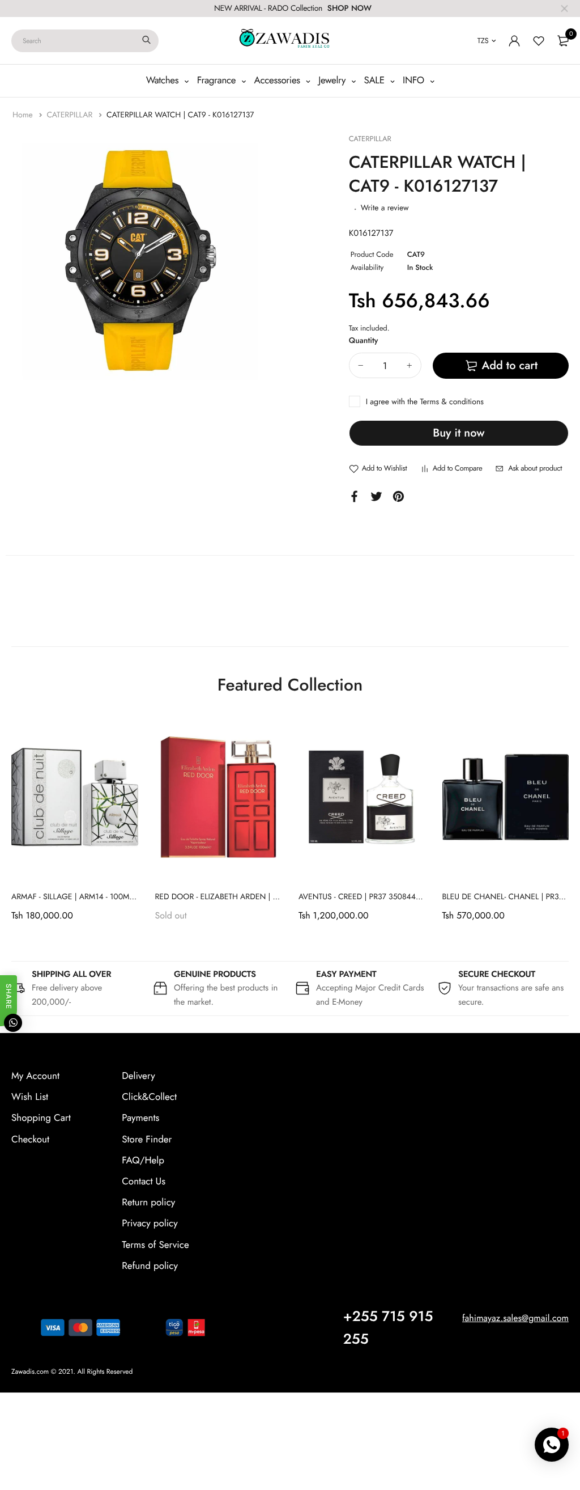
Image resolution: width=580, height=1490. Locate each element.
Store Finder (147, 1139)
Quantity (363, 340)
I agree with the (425, 402)
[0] (563, 40)
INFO (415, 80)
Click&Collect (149, 1097)
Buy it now (458, 433)
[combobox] (85, 40)
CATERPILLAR (70, 115)
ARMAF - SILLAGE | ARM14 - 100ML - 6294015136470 (104, 897)
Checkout (30, 1139)
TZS (483, 40)
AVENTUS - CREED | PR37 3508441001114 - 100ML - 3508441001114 (417, 897)
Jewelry (333, 80)
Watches (163, 80)
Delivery (138, 1076)
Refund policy (150, 1266)
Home (23, 115)
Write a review (385, 208)
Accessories (278, 80)
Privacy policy (150, 1223)
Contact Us (143, 1181)
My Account (35, 1076)
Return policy (148, 1202)
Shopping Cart (41, 1118)
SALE (375, 80)
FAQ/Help (143, 1160)
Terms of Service (155, 1245)
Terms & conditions (451, 402)
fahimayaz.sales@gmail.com (515, 1318)
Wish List (29, 1097)
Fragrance (217, 80)
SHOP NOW (349, 8)
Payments (140, 1118)
